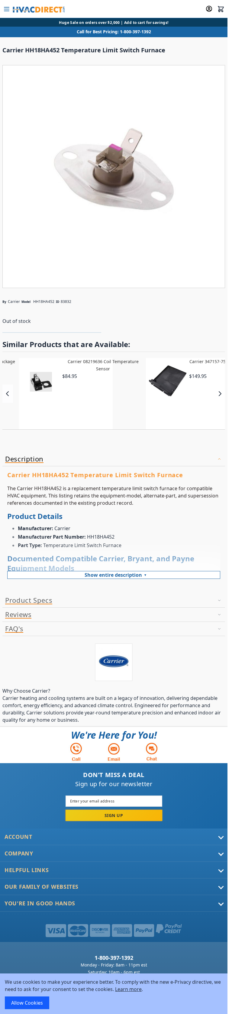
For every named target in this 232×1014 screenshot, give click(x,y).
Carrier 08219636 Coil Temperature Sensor (103, 365)
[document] (113, 993)
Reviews (18, 615)
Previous (7, 394)
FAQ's (14, 629)
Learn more (128, 989)
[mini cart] (220, 9)
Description (24, 459)
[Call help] (76, 751)
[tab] (113, 459)
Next (219, 394)
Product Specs (28, 600)
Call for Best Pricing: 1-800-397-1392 (114, 31)
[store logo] (38, 9)
